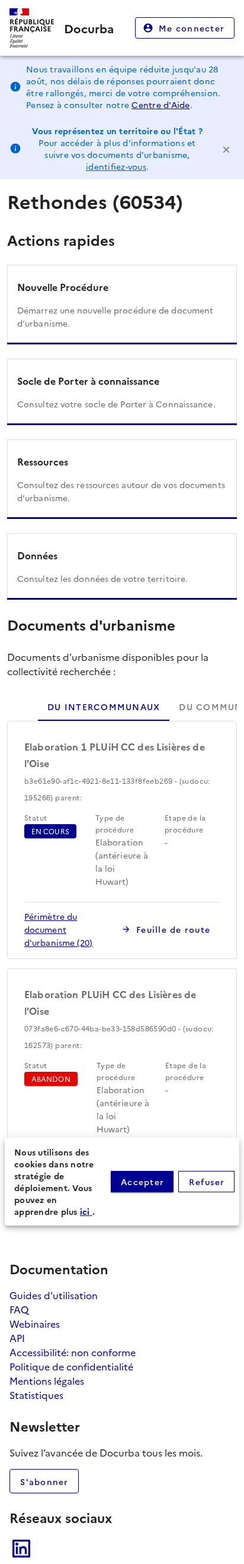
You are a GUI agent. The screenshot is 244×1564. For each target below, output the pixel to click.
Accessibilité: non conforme (72, 1352)
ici (86, 1211)
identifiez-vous (116, 166)
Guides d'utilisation (53, 1295)
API (17, 1337)
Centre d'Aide (160, 104)
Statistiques (36, 1394)
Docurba (89, 28)
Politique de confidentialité (71, 1366)
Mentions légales (46, 1380)
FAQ (18, 1309)
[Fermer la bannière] (226, 148)
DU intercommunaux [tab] (103, 707)
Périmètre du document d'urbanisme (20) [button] (58, 929)
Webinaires (34, 1323)
